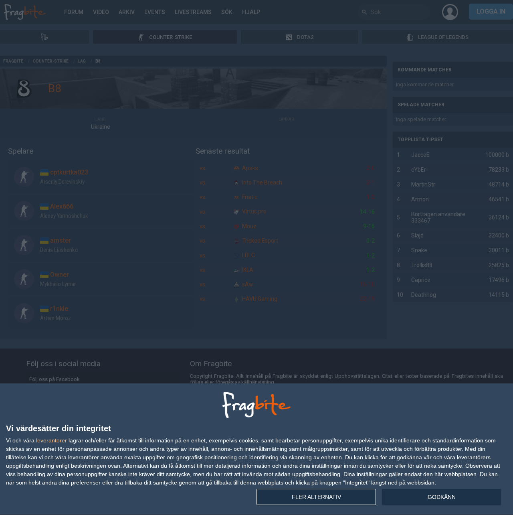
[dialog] (256, 449)
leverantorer (51, 440)
